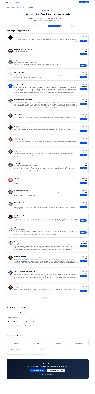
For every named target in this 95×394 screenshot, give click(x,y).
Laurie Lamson (18, 61)
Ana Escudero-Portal (20, 256)
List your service (84, 2)
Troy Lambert (17, 114)
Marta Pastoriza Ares (20, 216)
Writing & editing (54, 25)
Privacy (64, 392)
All (8, 25)
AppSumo (35, 392)
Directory (13, 7)
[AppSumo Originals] (47, 389)
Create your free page (56, 370)
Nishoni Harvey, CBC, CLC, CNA (23, 99)
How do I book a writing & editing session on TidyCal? (22, 312)
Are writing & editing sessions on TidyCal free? (21, 322)
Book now (83, 40)
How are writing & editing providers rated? (19, 325)
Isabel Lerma (17, 126)
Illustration (76, 25)
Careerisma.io (18, 178)
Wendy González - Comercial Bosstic (24, 49)
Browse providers (38, 370)
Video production (41, 25)
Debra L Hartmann (19, 72)
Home (8, 7)
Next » (51, 298)
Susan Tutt (17, 138)
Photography (28, 25)
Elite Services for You (20, 84)
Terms (61, 392)
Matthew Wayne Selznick (21, 190)
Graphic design (16, 25)
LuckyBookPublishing (20, 36)
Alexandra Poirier (19, 202)
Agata (15, 241)
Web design (66, 25)
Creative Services (21, 7)
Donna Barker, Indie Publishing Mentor (24, 271)
